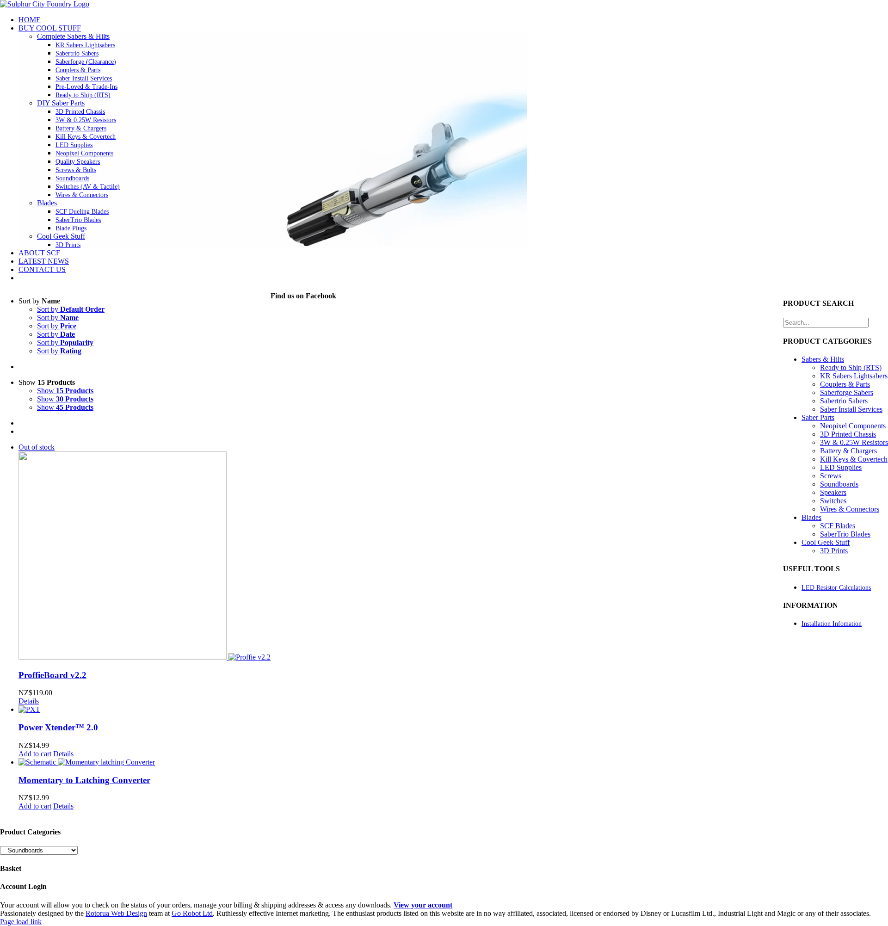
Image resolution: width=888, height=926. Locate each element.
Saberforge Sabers (846, 392)
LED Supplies (841, 467)
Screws (830, 476)
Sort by (71, 309)
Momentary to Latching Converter (84, 780)
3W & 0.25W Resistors (854, 442)
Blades (47, 203)
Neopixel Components (853, 426)
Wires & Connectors (849, 509)
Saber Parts (818, 417)
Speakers (833, 492)
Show (65, 391)
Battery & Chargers (848, 451)
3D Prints (834, 551)
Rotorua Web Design (116, 913)
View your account (423, 905)
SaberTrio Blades (845, 534)
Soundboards (839, 484)
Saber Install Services (851, 409)
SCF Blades (837, 526)
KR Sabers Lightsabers (854, 376)
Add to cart (34, 754)
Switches (833, 501)
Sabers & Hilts (823, 359)
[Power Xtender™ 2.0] (144, 709)
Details (28, 701)
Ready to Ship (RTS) (851, 367)
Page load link (21, 922)
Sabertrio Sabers (844, 401)
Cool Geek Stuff (61, 236)
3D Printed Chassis (848, 434)
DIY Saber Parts (61, 103)
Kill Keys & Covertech (854, 459)
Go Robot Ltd (192, 913)
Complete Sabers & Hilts (73, 36)
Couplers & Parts (845, 384)
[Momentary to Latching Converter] (144, 762)
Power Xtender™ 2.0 (58, 727)
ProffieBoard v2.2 (52, 675)
